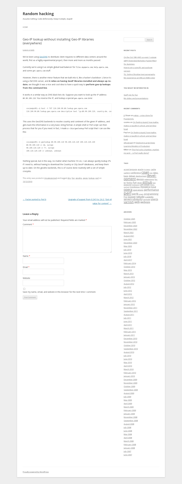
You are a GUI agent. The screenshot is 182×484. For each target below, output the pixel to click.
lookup (92, 178)
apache (141, 169)
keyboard (135, 185)
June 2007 (128, 455)
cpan (145, 172)
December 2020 (130, 243)
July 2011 (127, 318)
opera (128, 189)
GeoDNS (43, 56)
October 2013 (129, 266)
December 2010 (130, 338)
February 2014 (130, 263)
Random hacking (38, 13)
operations (138, 189)
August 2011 (129, 314)
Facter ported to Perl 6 (34, 199)
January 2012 (129, 304)
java (154, 183)
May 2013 (128, 270)
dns (69, 178)
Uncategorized (50, 178)
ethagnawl (128, 142)
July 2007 (127, 451)
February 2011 (130, 331)
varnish (129, 202)
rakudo (140, 196)
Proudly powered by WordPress (36, 472)
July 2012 (127, 287)
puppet (132, 196)
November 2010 (130, 342)
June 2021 (128, 239)
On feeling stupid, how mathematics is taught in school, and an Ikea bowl (141, 125)
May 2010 (128, 362)
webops (145, 202)
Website (26, 278)
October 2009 (129, 386)
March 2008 (129, 441)
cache (153, 169)
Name (26, 256)
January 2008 (129, 448)
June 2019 (128, 253)
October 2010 (129, 345)
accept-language (130, 169)
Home (25, 27)
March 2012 (129, 297)
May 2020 (128, 246)
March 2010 (129, 369)
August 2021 (129, 236)
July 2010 (127, 355)
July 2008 (127, 427)
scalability (149, 197)
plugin (141, 194)
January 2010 (129, 376)
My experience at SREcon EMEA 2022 (139, 78)
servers (128, 199)
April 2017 (128, 260)
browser (147, 170)
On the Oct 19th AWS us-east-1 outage (140, 57)
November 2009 (130, 383)
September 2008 (131, 420)
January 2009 (129, 413)
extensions (149, 179)
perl (97, 178)
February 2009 (130, 410)
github (147, 182)
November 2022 (130, 229)
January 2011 (129, 335)
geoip (85, 178)
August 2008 (129, 424)
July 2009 (127, 396)
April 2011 (128, 325)
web (137, 202)
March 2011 (129, 328)
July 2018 (127, 256)
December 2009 (130, 379)
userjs (154, 199)
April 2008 (128, 437)
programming (151, 193)
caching (127, 173)
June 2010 (128, 359)
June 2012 (128, 290)
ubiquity (137, 199)
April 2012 (128, 294)
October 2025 (129, 219)
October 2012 (129, 280)
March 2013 (129, 273)
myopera (145, 186)
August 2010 (129, 352)
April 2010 (128, 366)
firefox (129, 182)
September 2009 (131, 390)
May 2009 (128, 400)
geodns (79, 178)
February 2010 (130, 372)
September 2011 (131, 311)
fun (73, 178)
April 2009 (128, 403)
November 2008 (130, 417)
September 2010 (131, 349)
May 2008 (128, 434)
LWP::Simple (145, 185)
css (151, 173)
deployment (141, 176)
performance (151, 189)
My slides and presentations (136, 98)
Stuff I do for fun (131, 95)
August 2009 (129, 393)
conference (135, 172)
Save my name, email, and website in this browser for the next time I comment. (59, 292)
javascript (128, 185)
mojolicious (135, 187)
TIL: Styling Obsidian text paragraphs (139, 74)
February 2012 (130, 301)
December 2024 (130, 225)
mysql (153, 186)
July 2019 (127, 249)
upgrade (146, 199)
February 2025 (130, 222)
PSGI (125, 197)
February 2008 (130, 444)
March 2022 (129, 232)
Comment (28, 224)
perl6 (135, 193)
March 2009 (129, 407)
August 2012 (129, 284)
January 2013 (129, 277)
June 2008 (128, 431)
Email (26, 267)
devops (140, 179)
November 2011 (130, 307)
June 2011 (128, 321)
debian (132, 176)
